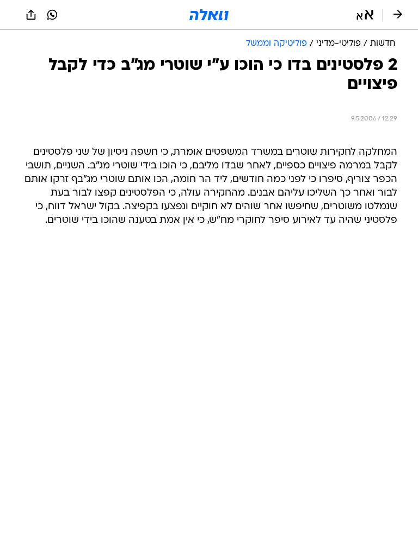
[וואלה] (209, 14)
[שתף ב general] (31, 15)
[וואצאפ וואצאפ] (52, 14)
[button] (364, 15)
